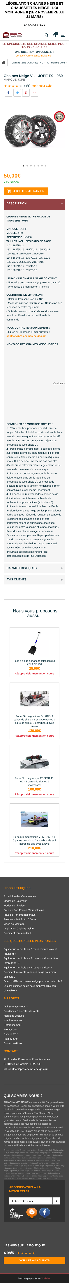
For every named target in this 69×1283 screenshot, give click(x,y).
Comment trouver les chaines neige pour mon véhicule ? (30, 974)
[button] (56, 1201)
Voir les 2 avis (42, 85)
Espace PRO (11, 1034)
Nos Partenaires (13, 1020)
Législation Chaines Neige (19, 928)
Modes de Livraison (15, 905)
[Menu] (63, 35)
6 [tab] (42, 166)
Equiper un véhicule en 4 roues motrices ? (28, 967)
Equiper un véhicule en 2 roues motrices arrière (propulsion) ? (31, 960)
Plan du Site (11, 1038)
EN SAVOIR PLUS (34, 24)
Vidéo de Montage (14, 923)
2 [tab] (27, 166)
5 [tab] (38, 166)
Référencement (12, 1024)
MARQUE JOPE (14, 79)
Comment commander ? (17, 933)
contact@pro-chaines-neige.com (34, 55)
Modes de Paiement (15, 900)
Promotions (10, 1029)
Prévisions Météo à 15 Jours (20, 919)
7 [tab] (45, 166)
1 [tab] (23, 166)
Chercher (46, 35)
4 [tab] (34, 166)
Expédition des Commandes (20, 896)
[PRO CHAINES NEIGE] (13, 35)
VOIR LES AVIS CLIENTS (34, 1260)
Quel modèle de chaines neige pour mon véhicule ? (33, 981)
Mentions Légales (14, 1015)
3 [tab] (31, 166)
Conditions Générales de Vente (21, 1011)
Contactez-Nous (13, 1043)
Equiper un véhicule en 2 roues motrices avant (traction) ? (30, 951)
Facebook (8, 93)
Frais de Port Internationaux (20, 914)
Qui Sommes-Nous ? (16, 1006)
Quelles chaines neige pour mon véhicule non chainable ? (30, 988)
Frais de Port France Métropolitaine (24, 910)
